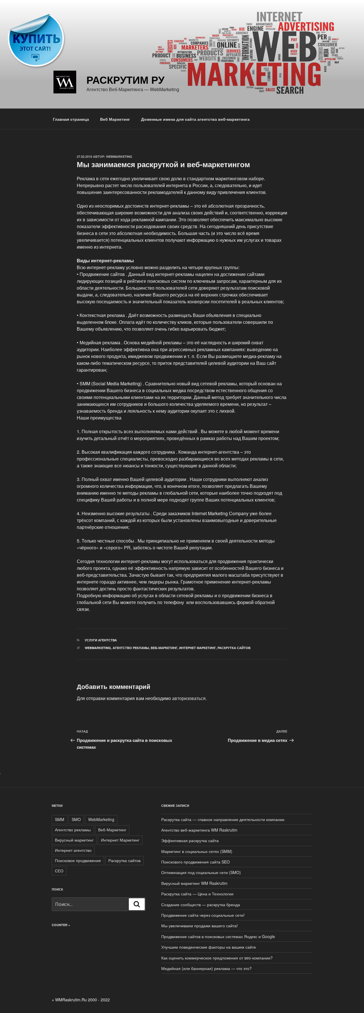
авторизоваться (189, 698)
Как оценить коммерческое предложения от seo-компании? (217, 958)
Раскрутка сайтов (234, 648)
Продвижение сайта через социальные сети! (203, 915)
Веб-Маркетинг (164, 648)
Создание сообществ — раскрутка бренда (200, 904)
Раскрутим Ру (125, 79)
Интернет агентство (73, 850)
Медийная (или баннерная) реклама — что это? (206, 968)
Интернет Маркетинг (197, 648)
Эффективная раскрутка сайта (190, 840)
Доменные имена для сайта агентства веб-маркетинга (195, 119)
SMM (59, 819)
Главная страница (71, 119)
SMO (76, 819)
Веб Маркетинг (115, 119)
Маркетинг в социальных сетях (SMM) (196, 851)
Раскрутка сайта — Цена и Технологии (197, 894)
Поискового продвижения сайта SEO (195, 862)
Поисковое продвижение (78, 860)
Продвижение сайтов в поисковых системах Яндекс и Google (218, 936)
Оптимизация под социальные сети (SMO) (201, 872)
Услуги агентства (101, 640)
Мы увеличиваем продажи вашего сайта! (199, 925)
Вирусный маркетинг (74, 840)
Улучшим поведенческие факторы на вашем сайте (208, 947)
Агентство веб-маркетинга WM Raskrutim (199, 830)
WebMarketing (119, 156)
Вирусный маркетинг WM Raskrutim (194, 883)
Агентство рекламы (131, 648)
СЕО (59, 870)
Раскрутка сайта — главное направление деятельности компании (222, 819)
